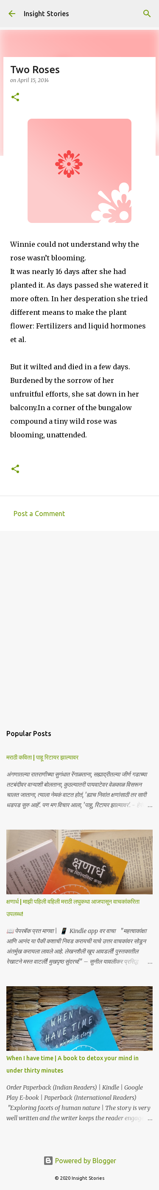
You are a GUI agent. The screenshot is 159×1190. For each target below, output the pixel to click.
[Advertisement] (79, 623)
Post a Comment (39, 513)
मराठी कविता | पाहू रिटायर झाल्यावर (42, 757)
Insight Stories (46, 13)
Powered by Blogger (84, 1160)
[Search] (147, 13)
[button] (15, 97)
